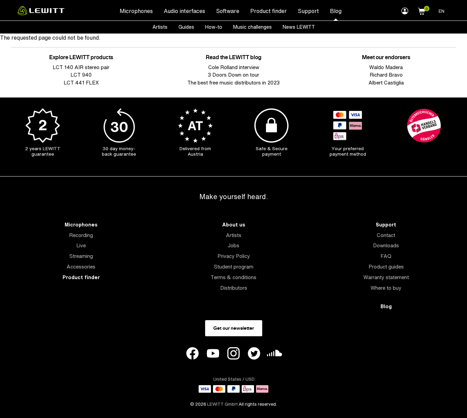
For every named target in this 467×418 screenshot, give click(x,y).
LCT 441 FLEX (81, 82)
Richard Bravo (386, 74)
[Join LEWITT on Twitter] (254, 354)
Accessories (81, 266)
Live (81, 245)
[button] (421, 10)
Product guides (386, 266)
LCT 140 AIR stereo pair (81, 67)
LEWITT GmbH (222, 404)
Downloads (386, 245)
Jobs (233, 245)
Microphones (136, 11)
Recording (81, 235)
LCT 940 (81, 74)
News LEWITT (299, 26)
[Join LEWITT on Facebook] (192, 354)
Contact (386, 235)
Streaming (81, 256)
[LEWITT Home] (41, 13)
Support (308, 11)
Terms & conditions (233, 277)
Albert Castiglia (386, 82)
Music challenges (252, 26)
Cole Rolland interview (233, 67)
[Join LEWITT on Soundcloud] (274, 355)
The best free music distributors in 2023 (233, 82)
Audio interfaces (184, 11)
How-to (213, 26)
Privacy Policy (233, 256)
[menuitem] (136, 10)
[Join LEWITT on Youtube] (213, 354)
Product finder (268, 11)
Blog (336, 11)
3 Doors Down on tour (233, 74)
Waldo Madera (386, 67)
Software (227, 11)
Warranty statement (386, 277)
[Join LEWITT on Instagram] (233, 354)
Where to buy (386, 287)
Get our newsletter (233, 328)
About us (233, 224)
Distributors (233, 287)
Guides (186, 26)
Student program (233, 266)
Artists (160, 26)
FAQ (386, 256)
